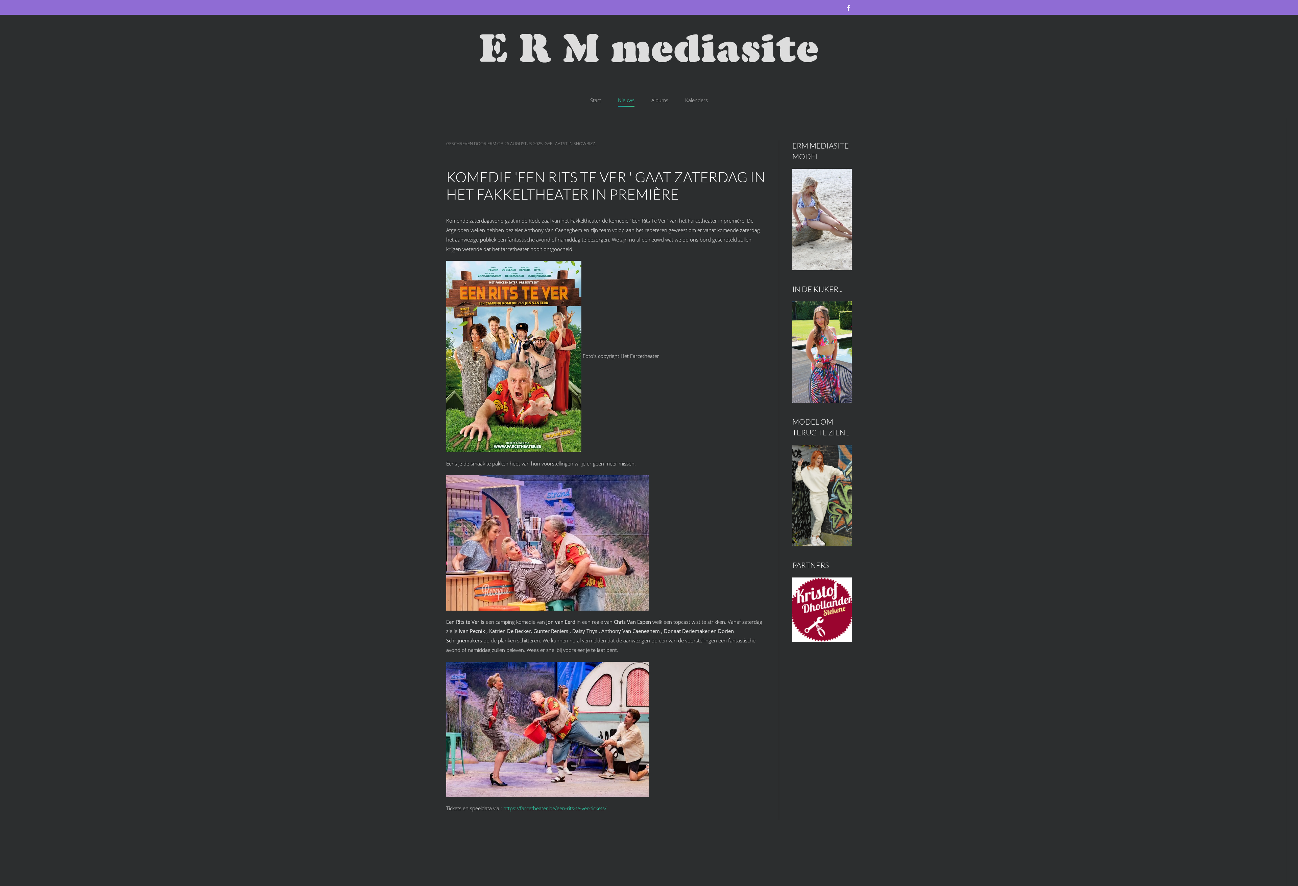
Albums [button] (659, 100)
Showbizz (584, 143)
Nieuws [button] (626, 100)
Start (595, 100)
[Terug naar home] (649, 49)
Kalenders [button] (696, 100)
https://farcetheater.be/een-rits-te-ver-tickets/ (554, 808)
